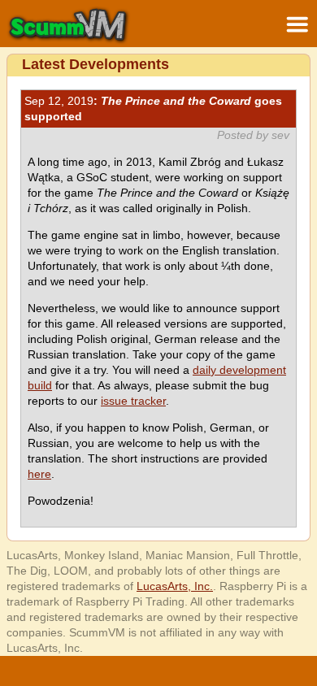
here (39, 473)
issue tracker (133, 400)
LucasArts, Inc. (175, 586)
